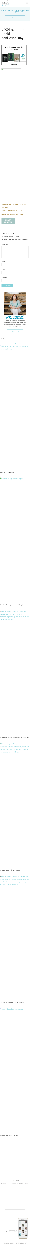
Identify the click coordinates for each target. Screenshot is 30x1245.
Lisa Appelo (5, 1)
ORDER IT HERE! (8, 221)
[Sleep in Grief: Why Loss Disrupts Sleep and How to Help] (15, 619)
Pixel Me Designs (21, 1243)
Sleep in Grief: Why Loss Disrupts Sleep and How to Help (14, 737)
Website (4, 277)
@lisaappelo (11, 1231)
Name (4, 261)
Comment (5, 244)
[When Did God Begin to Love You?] (15, 1009)
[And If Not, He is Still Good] (15, 349)
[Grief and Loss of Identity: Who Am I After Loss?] (15, 884)
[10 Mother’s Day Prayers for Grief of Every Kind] (15, 479)
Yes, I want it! (15, 17)
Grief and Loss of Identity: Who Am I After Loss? (12, 1002)
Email (4, 269)
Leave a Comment (20, 42)
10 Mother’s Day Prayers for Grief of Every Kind (12, 605)
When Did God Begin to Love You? (9, 1135)
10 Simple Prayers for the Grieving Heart (10, 870)
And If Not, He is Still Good (7, 472)
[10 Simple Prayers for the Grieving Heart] (15, 752)
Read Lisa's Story (15, 331)
